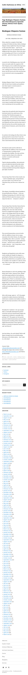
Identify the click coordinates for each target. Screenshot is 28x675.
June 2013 (5, 563)
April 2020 (6, 436)
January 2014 (6, 552)
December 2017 (7, 476)
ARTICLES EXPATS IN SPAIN (10, 396)
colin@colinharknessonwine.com (10, 348)
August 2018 (6, 463)
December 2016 (7, 492)
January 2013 (6, 572)
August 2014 (6, 541)
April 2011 (5, 610)
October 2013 (6, 558)
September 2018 (7, 461)
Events (4, 653)
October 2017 (6, 479)
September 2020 (7, 430)
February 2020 (7, 439)
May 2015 (5, 525)
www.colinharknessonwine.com (10, 351)
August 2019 (6, 447)
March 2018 (6, 470)
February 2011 (7, 614)
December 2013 (7, 554)
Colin (5, 356)
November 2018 (7, 457)
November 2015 (7, 514)
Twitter (5, 372)
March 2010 (6, 634)
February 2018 (7, 472)
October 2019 (6, 443)
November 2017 (7, 478)
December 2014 (7, 534)
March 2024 (6, 414)
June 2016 (6, 501)
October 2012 (6, 578)
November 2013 (7, 556)
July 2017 (5, 481)
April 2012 (6, 589)
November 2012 (7, 576)
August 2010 (6, 625)
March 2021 (6, 423)
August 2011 (6, 603)
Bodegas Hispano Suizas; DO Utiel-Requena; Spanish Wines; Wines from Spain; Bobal (13, 358)
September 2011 (7, 601)
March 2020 (6, 437)
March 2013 (6, 569)
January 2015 (6, 532)
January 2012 (6, 594)
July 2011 (5, 605)
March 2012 (6, 590)
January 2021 (6, 427)
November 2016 (7, 494)
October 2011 (6, 599)
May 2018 (5, 467)
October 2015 (6, 516)
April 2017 (6, 485)
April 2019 (6, 452)
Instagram (6, 373)
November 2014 (7, 536)
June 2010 (5, 629)
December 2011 (7, 596)
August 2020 (6, 432)
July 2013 (5, 561)
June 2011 (5, 607)
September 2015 (7, 518)
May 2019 (5, 450)
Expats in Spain (6, 643)
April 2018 (6, 468)
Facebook (5, 370)
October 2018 (6, 459)
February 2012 (7, 592)
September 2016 (7, 498)
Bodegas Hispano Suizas (13, 31)
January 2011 (6, 616)
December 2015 (7, 512)
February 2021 (7, 425)
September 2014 (7, 539)
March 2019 (6, 454)
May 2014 (5, 547)
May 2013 (5, 565)
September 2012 (7, 579)
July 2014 (5, 543)
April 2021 (6, 421)
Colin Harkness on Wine (11, 5)
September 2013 (7, 559)
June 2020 (6, 434)
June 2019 (6, 448)
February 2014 (7, 550)
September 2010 (7, 623)
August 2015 (6, 519)
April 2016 (6, 505)
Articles (15, 356)
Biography (4, 659)
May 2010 (5, 630)
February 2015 (7, 530)
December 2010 (7, 618)
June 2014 (5, 545)
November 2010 (7, 620)
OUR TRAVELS (7, 398)
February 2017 (7, 488)
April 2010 (6, 632)
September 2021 (7, 416)
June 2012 (5, 585)
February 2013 (7, 570)
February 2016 (7, 508)
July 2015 (5, 521)
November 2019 (7, 441)
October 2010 (6, 621)
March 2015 (6, 528)
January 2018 (6, 474)
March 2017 (6, 487)
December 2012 (7, 574)
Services (4, 663)
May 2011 (5, 609)
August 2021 (6, 417)
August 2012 (6, 581)
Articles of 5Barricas (7, 647)
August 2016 (6, 499)
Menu (23, 4)
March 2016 (6, 507)
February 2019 (7, 456)
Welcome (4, 640)
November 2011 (7, 598)
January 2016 (6, 510)
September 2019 (7, 445)
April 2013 (6, 567)
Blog (3, 656)
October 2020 (6, 428)
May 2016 (5, 503)
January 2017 (6, 490)
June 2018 (5, 465)
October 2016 (6, 496)
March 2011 (6, 612)
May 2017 (5, 483)
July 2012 (5, 583)
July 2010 (5, 627)
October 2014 (6, 538)
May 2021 (5, 419)
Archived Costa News (7, 650)
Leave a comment (12, 359)
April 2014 (6, 549)
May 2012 (5, 587)
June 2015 (5, 523)
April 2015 (6, 527)
